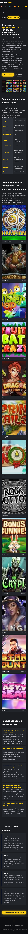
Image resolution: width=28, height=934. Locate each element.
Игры (2, 6)
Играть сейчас (8, 74)
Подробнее (19, 74)
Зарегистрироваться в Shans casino (14, 912)
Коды (19, 6)
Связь (5, 6)
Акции (15, 6)
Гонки (22, 6)
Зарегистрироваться (13, 17)
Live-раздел (10, 6)
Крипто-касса (3, 13)
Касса (26, 7)
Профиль (3, 17)
